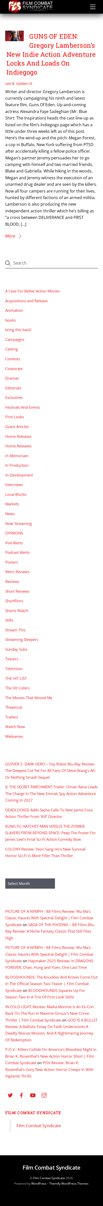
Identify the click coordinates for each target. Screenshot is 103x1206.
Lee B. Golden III (18, 83)
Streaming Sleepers (21, 639)
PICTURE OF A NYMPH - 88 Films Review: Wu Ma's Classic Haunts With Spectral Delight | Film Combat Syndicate (49, 918)
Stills (9, 620)
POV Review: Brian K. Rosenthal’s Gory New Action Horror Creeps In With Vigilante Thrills (49, 1069)
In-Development (19, 474)
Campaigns (14, 339)
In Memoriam (16, 455)
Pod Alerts (14, 542)
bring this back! (18, 329)
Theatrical (13, 707)
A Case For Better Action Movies (32, 290)
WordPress (38, 1183)
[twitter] (10, 1094)
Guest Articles (17, 426)
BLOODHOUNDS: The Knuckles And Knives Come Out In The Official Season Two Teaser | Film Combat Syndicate (51, 984)
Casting (11, 348)
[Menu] (93, 7)
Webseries (14, 736)
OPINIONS (14, 532)
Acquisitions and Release (26, 300)
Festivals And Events (22, 407)
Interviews (14, 484)
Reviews (12, 581)
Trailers (11, 716)
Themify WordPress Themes (68, 1183)
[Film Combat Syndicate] (30, 11)
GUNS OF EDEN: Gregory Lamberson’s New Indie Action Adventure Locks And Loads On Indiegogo (51, 54)
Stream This (15, 629)
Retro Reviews (17, 571)
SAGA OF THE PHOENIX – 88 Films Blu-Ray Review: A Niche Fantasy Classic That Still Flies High (50, 931)
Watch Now (15, 726)
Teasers (11, 658)
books (10, 320)
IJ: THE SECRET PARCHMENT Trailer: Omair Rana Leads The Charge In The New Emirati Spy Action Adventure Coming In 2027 (51, 793)
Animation (14, 310)
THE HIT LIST (16, 678)
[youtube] (33, 1094)
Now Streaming (18, 523)
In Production (16, 465)
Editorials (13, 387)
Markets (12, 503)
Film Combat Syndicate (33, 1112)
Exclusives (14, 397)
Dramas (12, 378)
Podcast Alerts (17, 552)
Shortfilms (14, 600)
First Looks (14, 416)
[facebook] (21, 1094)
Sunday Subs (16, 649)
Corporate (13, 368)
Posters (11, 562)
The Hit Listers (17, 687)
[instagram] (44, 1094)
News (10, 513)
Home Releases (18, 436)
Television (13, 668)
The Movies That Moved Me (28, 697)
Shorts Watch (16, 610)
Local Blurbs (15, 494)
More (10, 236)
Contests (12, 358)
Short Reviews (17, 591)
